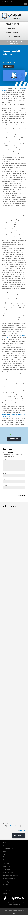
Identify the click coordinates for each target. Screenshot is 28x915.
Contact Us (5, 884)
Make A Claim (6, 866)
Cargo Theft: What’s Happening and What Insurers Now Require (14, 519)
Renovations (6, 683)
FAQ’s (4, 851)
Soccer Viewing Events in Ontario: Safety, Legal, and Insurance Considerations (12, 552)
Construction (7, 648)
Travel (14, 619)
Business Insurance (14, 523)
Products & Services (8, 848)
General (5, 713)
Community (6, 557)
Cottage (12, 681)
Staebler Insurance (8, 619)
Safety (11, 557)
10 (16, 825)
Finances (13, 587)
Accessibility (6, 882)
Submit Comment (21, 495)
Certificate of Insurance (8, 872)
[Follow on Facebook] (18, 1)
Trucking (6, 524)
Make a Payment (12, 32)
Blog (4, 854)
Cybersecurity (14, 712)
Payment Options (7, 869)
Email (4, 479)
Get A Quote (6, 863)
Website (5, 485)
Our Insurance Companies (9, 878)
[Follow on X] (21, 1)
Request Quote (1, 906)
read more (21, 538)
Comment (5, 459)
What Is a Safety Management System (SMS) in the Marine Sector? (14, 741)
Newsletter (5, 857)
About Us (5, 845)
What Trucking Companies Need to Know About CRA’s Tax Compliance (14, 773)
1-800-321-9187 (9, 1)
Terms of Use (6, 893)
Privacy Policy (6, 890)
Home (4, 842)
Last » (22, 825)
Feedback (5, 887)
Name (4, 473)
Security (12, 62)
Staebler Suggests (15, 588)
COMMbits (14, 913)
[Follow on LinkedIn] (23, 1)
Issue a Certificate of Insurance (10, 875)
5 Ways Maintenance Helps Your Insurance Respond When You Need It (13, 677)
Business (12, 61)
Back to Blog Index (8, 66)
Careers (5, 859)
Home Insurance (19, 587)
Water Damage (17, 683)
